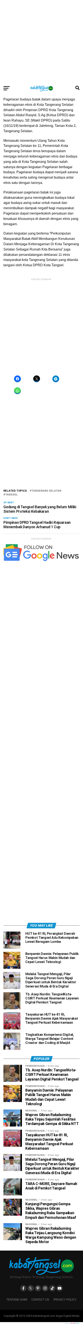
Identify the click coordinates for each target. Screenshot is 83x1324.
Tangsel (11, 494)
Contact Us (40, 1299)
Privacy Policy (65, 1299)
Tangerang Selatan (46, 491)
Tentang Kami (16, 1299)
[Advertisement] (41, 41)
